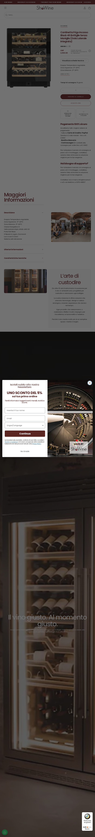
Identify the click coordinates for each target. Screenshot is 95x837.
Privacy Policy (36, 444)
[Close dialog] (90, 383)
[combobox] (24, 425)
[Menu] (91, 813)
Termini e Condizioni (11, 442)
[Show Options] (43, 425)
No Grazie (25, 451)
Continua (25, 433)
